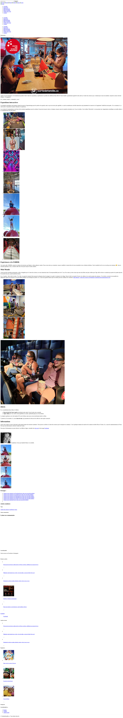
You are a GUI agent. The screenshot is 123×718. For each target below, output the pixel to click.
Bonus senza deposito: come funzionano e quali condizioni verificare (15, 606)
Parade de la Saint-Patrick (8, 681)
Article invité (6, 712)
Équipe (5, 710)
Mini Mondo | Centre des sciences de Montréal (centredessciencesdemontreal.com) (91, 277)
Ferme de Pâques (6, 698)
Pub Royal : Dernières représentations (10, 598)
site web (37, 428)
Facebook (46, 428)
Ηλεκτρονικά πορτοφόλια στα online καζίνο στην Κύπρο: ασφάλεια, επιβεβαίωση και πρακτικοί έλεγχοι (20, 564)
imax (16, 509)
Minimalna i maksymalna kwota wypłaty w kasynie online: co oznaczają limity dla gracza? (19, 572)
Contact (5, 711)
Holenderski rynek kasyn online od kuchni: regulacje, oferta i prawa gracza (16, 580)
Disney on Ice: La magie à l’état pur (9, 663)
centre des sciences (5, 509)
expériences (12, 509)
